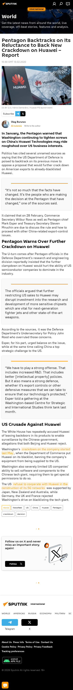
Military (60, 613)
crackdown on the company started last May (36, 451)
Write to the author (32, 126)
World (6, 507)
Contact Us (47, 642)
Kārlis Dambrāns (20, 107)
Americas (19, 613)
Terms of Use (32, 642)
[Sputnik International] (10, 5)
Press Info (18, 642)
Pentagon (57, 507)
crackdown (8, 514)
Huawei (45, 507)
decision (21, 514)
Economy (45, 613)
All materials (16, 126)
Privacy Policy (25, 646)
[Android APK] (12, 661)
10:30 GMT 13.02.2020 (14, 61)
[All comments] (5, 685)
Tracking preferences (13, 651)
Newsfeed (17, 507)
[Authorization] (54, 3)
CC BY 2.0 (6, 107)
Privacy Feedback (43, 646)
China (35, 507)
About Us (7, 642)
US (27, 507)
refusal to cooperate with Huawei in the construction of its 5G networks (35, 486)
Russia (32, 613)
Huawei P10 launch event (41, 107)
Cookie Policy (9, 646)
